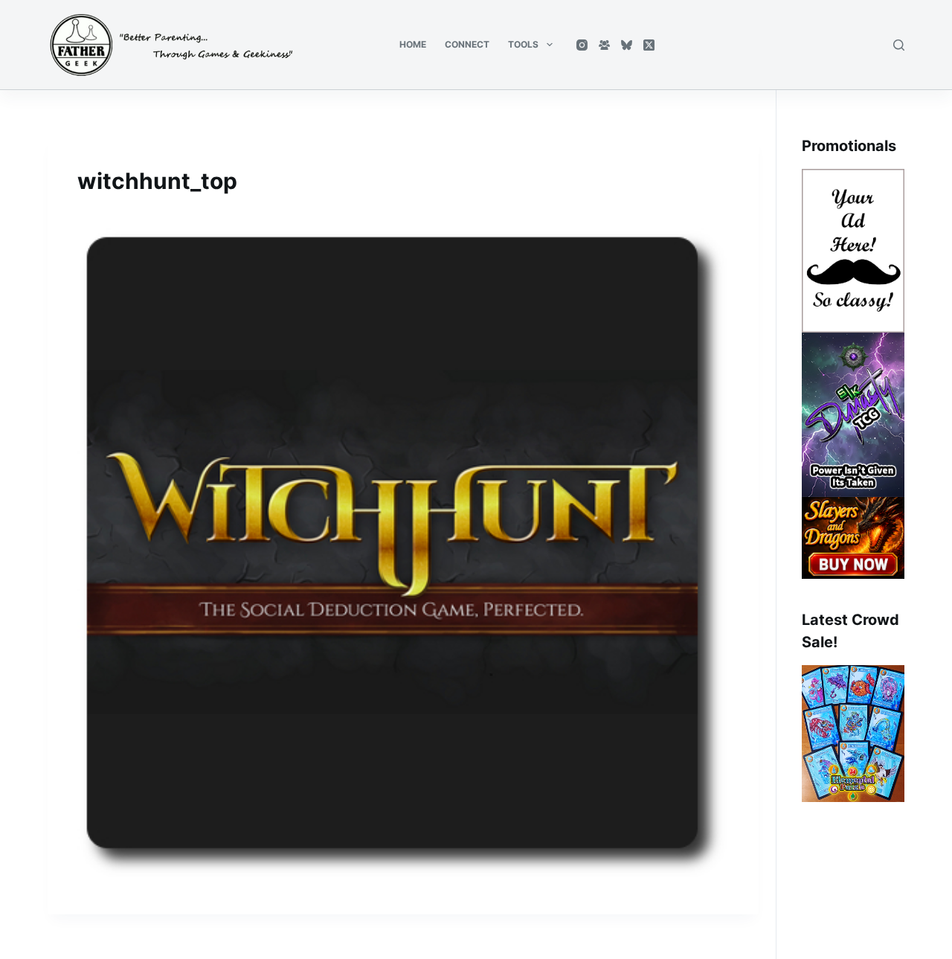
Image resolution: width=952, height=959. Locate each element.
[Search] (898, 45)
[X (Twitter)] (648, 45)
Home (412, 44)
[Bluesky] (626, 45)
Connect (467, 44)
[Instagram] (582, 45)
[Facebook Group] (604, 45)
